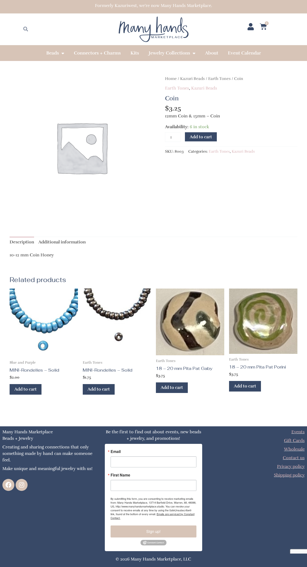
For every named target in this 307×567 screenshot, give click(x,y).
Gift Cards (294, 440)
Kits (134, 53)
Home (171, 78)
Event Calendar (244, 53)
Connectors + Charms (97, 53)
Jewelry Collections (169, 53)
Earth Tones (219, 78)
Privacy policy (291, 466)
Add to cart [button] (25, 389)
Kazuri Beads (192, 78)
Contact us (294, 457)
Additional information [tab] (62, 242)
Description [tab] (22, 242)
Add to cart (201, 136)
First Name (120, 475)
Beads (52, 53)
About (211, 53)
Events (298, 431)
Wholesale (294, 449)
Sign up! (153, 531)
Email (116, 451)
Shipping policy (289, 475)
